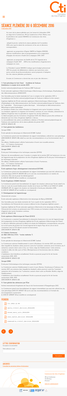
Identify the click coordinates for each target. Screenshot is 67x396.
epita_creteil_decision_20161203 (21, 308)
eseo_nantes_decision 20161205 (20, 317)
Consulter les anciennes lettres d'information (15, 366)
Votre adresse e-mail (9, 348)
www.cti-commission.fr (51, 384)
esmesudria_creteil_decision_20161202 (23, 321)
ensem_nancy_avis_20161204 (18, 312)
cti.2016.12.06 (14, 303)
